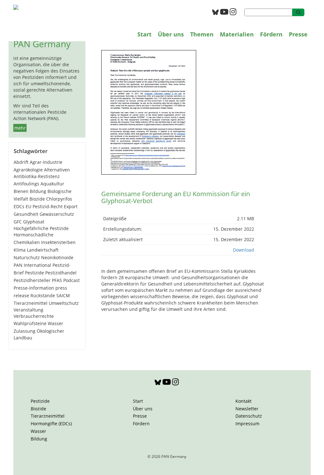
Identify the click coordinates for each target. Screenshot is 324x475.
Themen (202, 34)
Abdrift (21, 162)
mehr (20, 128)
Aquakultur (52, 184)
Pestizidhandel (61, 273)
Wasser (55, 323)
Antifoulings (26, 184)
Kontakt (243, 401)
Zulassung (24, 331)
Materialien (237, 34)
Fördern (271, 34)
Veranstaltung (28, 310)
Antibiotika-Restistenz (37, 176)
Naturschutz (27, 257)
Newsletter (247, 409)
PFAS (57, 280)
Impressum (247, 423)
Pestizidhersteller (32, 280)
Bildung (38, 191)
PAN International (32, 265)
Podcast (71, 280)
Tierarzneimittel (30, 303)
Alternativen (57, 170)
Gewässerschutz (57, 214)
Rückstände (42, 295)
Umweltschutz (64, 303)
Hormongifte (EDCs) (51, 423)
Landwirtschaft (43, 250)
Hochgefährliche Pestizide (41, 228)
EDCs (19, 206)
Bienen (21, 191)
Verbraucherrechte (34, 316)
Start (144, 34)
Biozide (37, 199)
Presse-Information (34, 288)
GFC (18, 222)
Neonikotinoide (57, 257)
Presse (298, 34)
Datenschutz (248, 416)
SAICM (63, 295)
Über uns (171, 34)
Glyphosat (33, 222)
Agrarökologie (28, 170)
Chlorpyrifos (59, 199)
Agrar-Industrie (46, 162)
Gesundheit (26, 214)
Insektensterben (58, 242)
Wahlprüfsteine (30, 323)
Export (71, 206)
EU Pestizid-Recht (44, 206)
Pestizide (34, 273)
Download (243, 250)
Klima (20, 250)
